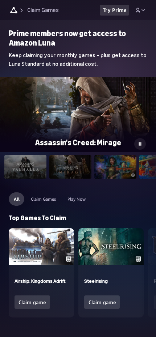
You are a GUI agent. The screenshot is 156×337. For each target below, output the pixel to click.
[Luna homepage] (13, 11)
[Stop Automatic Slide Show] (140, 144)
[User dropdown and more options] (140, 10)
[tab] (25, 167)
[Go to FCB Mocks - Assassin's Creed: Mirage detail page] (78, 121)
